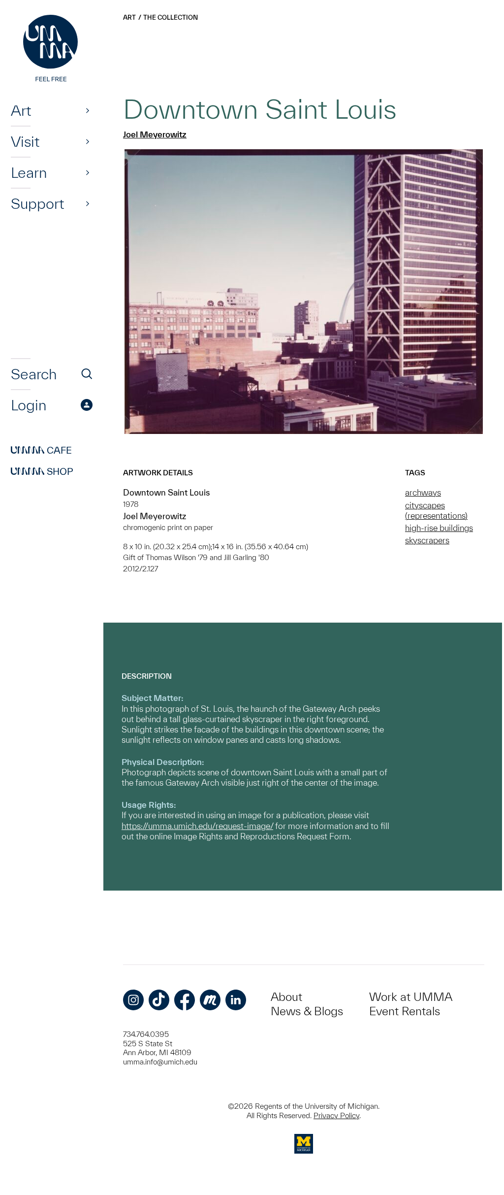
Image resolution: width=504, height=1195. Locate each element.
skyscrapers (427, 540)
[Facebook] (184, 1000)
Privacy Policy (336, 1115)
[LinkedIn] (235, 1000)
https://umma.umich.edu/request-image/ (197, 825)
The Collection (170, 17)
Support (37, 203)
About (286, 996)
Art (21, 110)
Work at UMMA (410, 996)
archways (423, 492)
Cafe (41, 450)
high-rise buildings (439, 527)
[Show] (88, 110)
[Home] (52, 49)
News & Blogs (307, 1011)
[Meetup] (210, 1000)
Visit (25, 141)
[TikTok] (159, 1000)
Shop (42, 471)
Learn (29, 172)
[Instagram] (133, 1000)
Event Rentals (404, 1011)
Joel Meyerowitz (155, 134)
